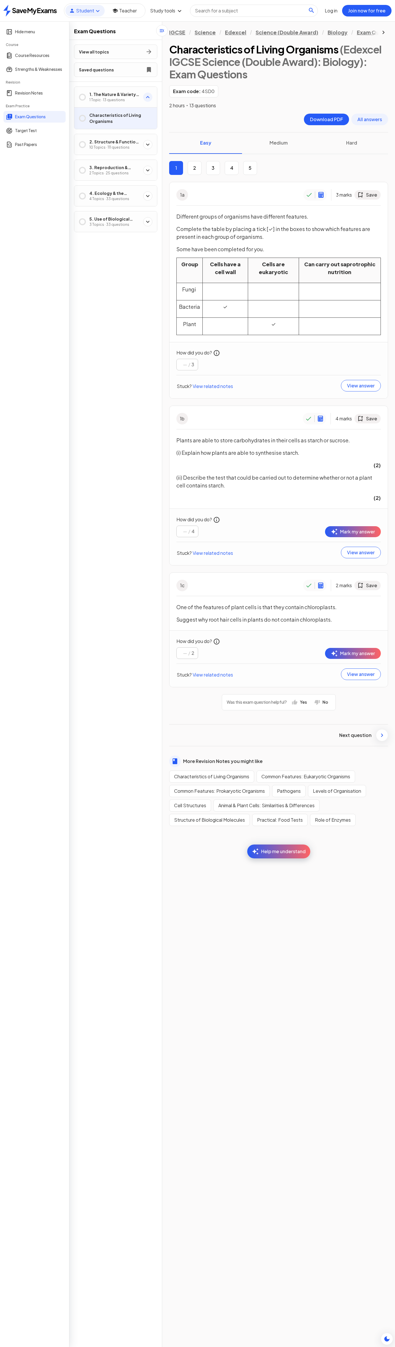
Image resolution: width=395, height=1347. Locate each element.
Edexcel (235, 32)
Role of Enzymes (333, 820)
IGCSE (177, 32)
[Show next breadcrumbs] (383, 32)
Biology (338, 32)
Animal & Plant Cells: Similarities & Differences (266, 805)
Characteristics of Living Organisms (211, 776)
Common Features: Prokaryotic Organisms (219, 791)
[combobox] (254, 11)
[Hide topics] (162, 30)
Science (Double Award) (287, 32)
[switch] (387, 1339)
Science (205, 32)
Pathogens (289, 791)
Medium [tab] (279, 143)
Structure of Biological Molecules (209, 820)
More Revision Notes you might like (223, 761)
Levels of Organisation (337, 791)
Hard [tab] (351, 143)
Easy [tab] (205, 143)
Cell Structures (190, 805)
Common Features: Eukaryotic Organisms (305, 776)
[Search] (311, 10)
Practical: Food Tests (280, 820)
